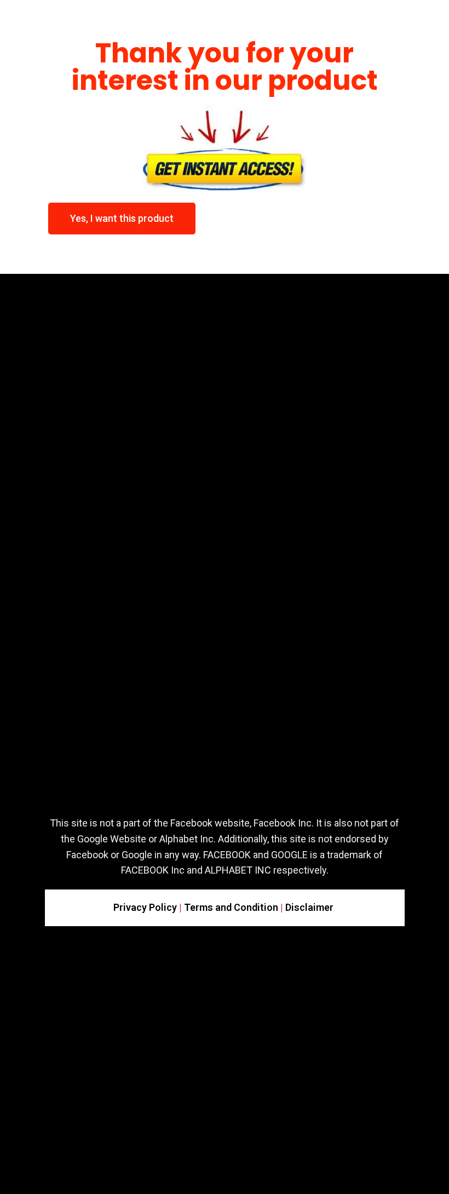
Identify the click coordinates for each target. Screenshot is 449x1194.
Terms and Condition (231, 907)
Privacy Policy (145, 907)
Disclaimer (309, 907)
